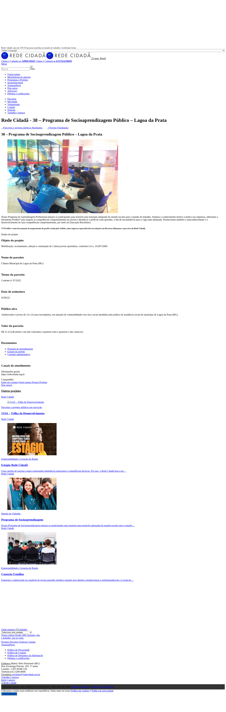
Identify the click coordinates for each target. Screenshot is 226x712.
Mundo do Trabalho (11, 513)
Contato (32, 642)
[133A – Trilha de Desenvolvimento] (25, 402)
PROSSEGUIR (9, 694)
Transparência (8, 644)
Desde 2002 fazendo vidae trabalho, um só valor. (20, 636)
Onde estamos (8, 629)
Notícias (23, 642)
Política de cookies (80, 686)
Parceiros (14, 642)
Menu (4, 64)
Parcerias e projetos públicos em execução (21, 407)
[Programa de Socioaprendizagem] (32, 509)
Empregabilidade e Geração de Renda (19, 459)
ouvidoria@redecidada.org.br (26, 674)
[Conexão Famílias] (32, 563)
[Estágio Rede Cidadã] (32, 454)
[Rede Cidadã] (46, 58)
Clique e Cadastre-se (18, 61)
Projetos (5, 642)
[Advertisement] (113, 23)
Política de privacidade (102, 686)
